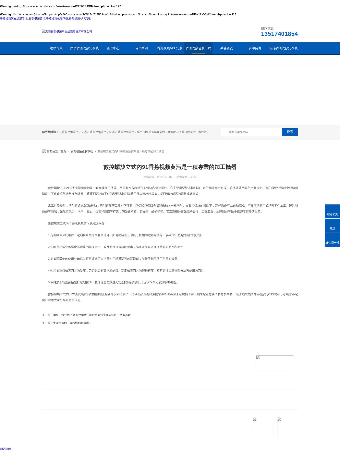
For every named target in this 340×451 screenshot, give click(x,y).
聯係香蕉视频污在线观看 (283, 54)
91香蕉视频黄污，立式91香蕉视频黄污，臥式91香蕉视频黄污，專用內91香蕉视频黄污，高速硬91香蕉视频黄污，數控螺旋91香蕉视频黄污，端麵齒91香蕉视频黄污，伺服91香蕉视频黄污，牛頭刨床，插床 (184, 131)
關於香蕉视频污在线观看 (84, 54)
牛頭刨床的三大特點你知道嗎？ (72, 322)
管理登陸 (47, 439)
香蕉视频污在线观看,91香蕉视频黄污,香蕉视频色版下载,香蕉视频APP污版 (45, 18)
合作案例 (141, 48)
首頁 (63, 151)
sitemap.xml (55, 431)
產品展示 (109, 379)
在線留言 (255, 48)
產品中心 (113, 48)
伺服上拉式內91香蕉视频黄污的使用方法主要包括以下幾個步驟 (92, 315)
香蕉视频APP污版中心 (170, 54)
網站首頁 (56, 48)
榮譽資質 (226, 48)
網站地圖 (5, 448)
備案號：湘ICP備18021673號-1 (75, 439)
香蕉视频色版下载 (198, 48)
